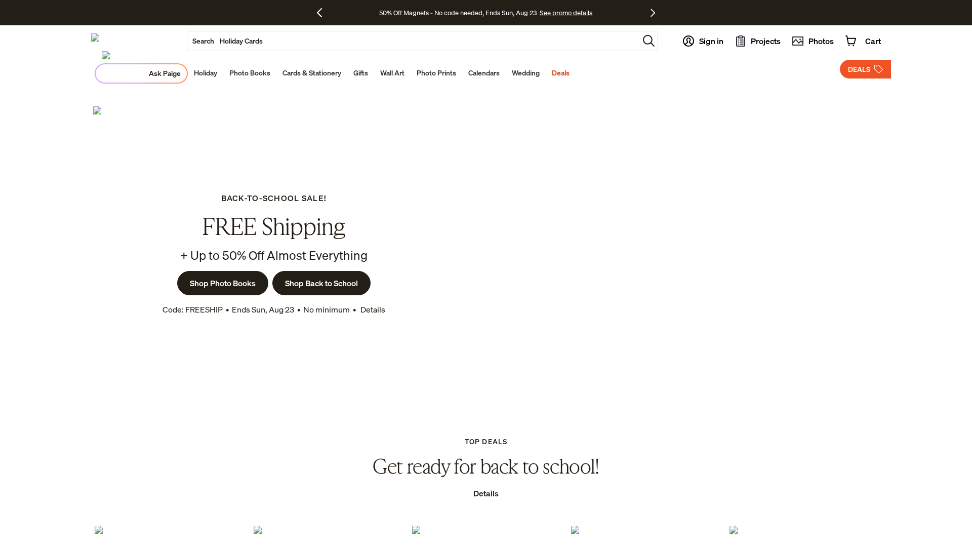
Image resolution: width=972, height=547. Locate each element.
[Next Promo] (653, 13)
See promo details (566, 12)
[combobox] (413, 41)
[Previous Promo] (323, 12)
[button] (649, 41)
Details (372, 309)
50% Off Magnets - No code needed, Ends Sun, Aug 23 (458, 12)
